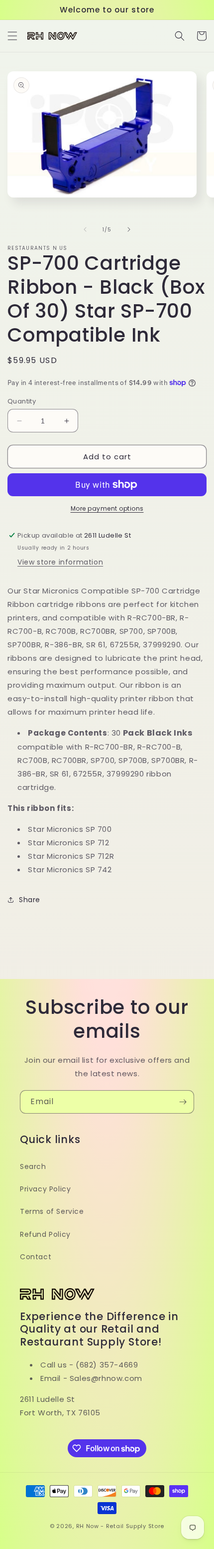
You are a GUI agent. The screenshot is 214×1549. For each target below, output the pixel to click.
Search (33, 1166)
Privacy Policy (45, 1189)
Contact (35, 1257)
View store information (60, 562)
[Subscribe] (183, 1102)
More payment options (107, 508)
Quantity (21, 401)
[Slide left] (85, 229)
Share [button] (29, 900)
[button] (12, 36)
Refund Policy (45, 1234)
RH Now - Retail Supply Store (120, 1526)
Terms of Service (52, 1211)
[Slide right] (129, 229)
